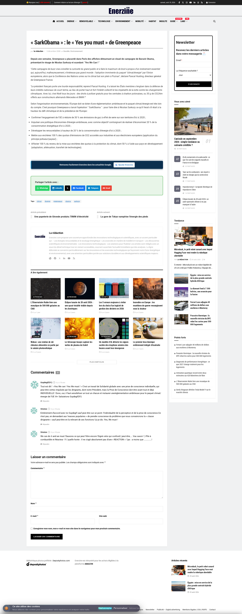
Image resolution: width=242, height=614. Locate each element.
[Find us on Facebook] (179, 2)
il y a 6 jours (105, 352)
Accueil (60, 21)
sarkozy (77, 201)
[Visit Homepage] (121, 10)
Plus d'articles (97, 362)
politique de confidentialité (118, 611)
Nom (34, 503)
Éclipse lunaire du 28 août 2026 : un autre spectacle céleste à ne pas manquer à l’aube (196, 202)
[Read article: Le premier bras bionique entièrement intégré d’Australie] (148, 328)
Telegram (94, 188)
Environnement (122, 21)
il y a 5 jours (36, 352)
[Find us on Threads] (198, 2)
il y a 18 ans (60, 383)
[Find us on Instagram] (187, 2)
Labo (184, 21)
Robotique (180, 243)
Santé (137, 336)
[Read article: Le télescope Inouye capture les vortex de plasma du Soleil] (80, 328)
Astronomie (37, 297)
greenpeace (57, 201)
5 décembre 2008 (53, 51)
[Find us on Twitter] (183, 2)
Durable (66, 51)
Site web (103, 516)
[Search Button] (214, 21)
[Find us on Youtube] (190, 2)
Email (107, 188)
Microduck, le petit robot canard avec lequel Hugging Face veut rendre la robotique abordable (193, 252)
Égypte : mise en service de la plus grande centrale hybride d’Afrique (201, 278)
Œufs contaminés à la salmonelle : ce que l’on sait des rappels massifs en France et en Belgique (196, 160)
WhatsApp (43, 188)
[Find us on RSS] (202, 2)
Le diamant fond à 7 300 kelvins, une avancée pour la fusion (201, 291)
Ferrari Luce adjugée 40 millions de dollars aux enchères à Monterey (200, 305)
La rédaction (38, 51)
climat (39, 201)
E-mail (34, 516)
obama (68, 201)
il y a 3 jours (70, 312)
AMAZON (89, 564)
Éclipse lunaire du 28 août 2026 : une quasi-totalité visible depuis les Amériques (79, 305)
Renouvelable (86, 21)
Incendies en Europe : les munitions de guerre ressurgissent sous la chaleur (147, 305)
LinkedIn (58, 188)
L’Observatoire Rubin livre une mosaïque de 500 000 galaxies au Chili (45, 305)
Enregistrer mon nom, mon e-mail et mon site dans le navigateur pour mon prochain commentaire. (76, 528)
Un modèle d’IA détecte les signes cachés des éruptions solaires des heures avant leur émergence (113, 345)
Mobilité (139, 21)
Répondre (46, 401)
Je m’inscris (201, 606)
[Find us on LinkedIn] (194, 2)
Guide (173, 21)
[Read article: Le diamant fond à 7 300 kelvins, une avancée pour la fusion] (181, 292)
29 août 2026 (196, 260)
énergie (47, 201)
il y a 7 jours (139, 349)
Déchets (104, 297)
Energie (70, 21)
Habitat (152, 21)
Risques (138, 297)
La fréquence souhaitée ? (187, 71)
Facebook (79, 188)
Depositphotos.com (61, 561)
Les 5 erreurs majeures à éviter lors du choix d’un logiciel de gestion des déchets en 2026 (112, 305)
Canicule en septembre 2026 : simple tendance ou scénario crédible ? (187, 142)
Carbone (36, 336)
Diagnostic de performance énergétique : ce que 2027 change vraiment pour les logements (193, 364)
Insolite (163, 21)
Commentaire (38, 468)
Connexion (212, 3)
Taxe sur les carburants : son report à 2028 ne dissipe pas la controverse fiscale (196, 175)
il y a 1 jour (36, 312)
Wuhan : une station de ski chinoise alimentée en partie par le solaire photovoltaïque (45, 345)
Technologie (104, 21)
